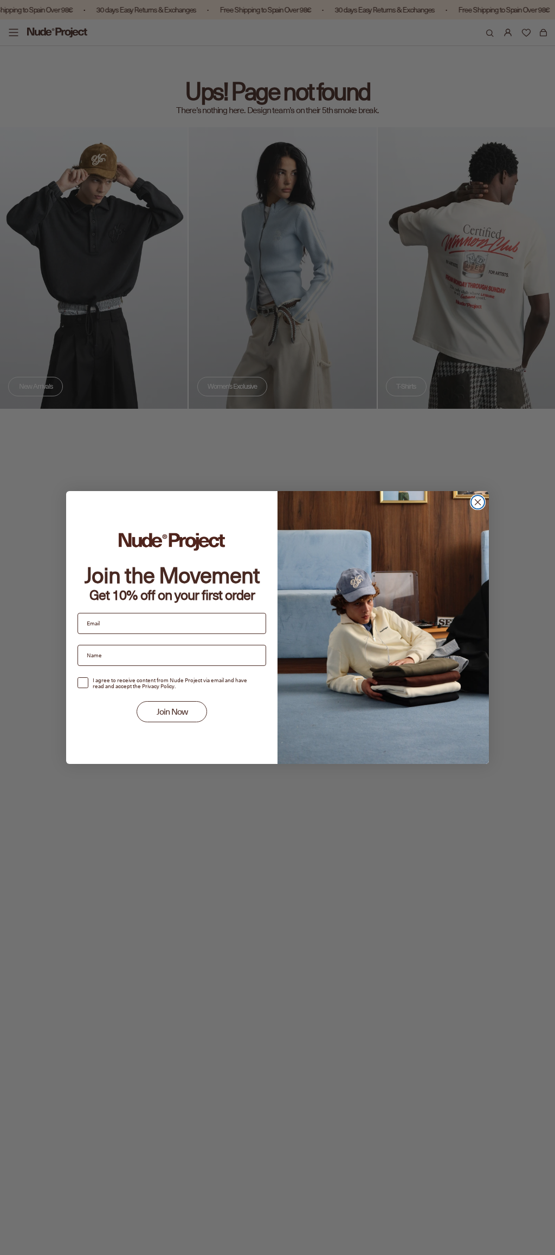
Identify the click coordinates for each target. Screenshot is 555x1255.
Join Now (172, 712)
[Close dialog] (478, 502)
